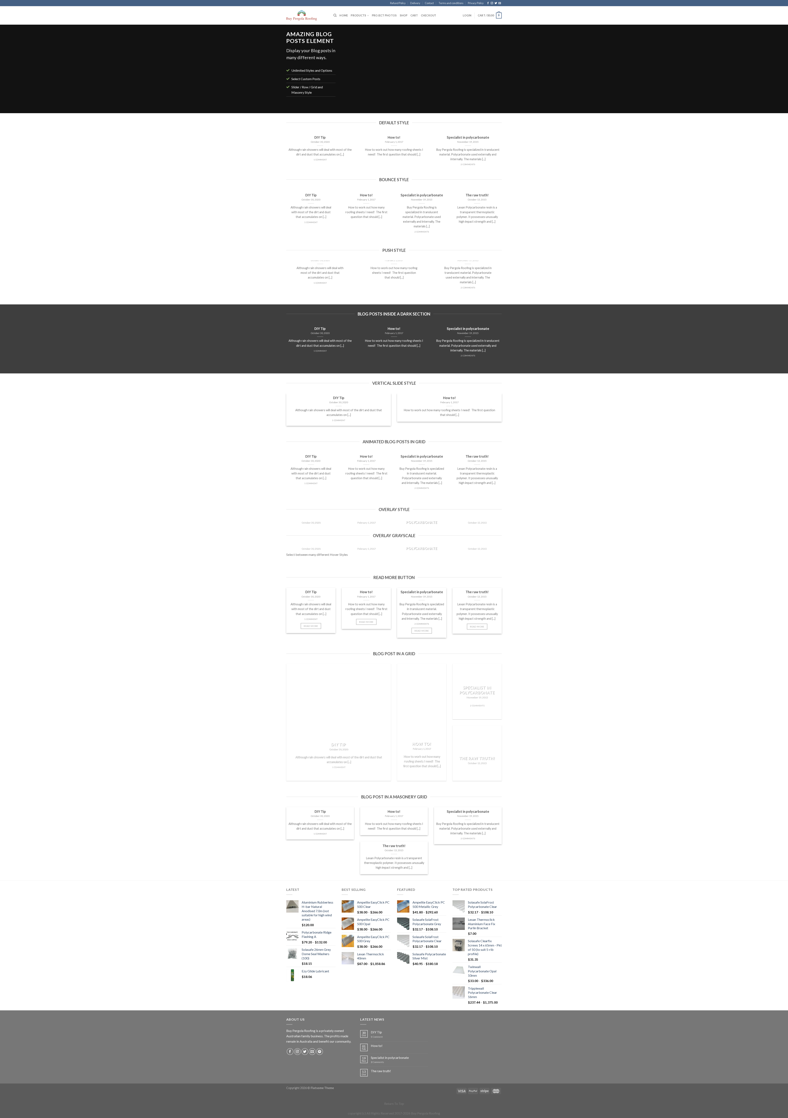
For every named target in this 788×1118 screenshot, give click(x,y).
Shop (404, 15)
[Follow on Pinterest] (319, 1051)
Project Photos (384, 15)
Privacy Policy (476, 3)
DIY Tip (376, 1032)
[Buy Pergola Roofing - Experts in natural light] (306, 15)
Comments (377, 1062)
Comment (377, 1036)
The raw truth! (381, 1071)
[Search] (335, 15)
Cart (414, 15)
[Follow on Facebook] (488, 3)
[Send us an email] (499, 3)
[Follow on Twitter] (496, 3)
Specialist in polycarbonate (390, 1057)
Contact (429, 3)
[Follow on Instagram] (492, 3)
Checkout (428, 15)
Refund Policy (398, 3)
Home (343, 15)
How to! (377, 1046)
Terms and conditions (451, 3)
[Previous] (350, 70)
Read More (311, 626)
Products (358, 15)
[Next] (493, 70)
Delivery (415, 3)
